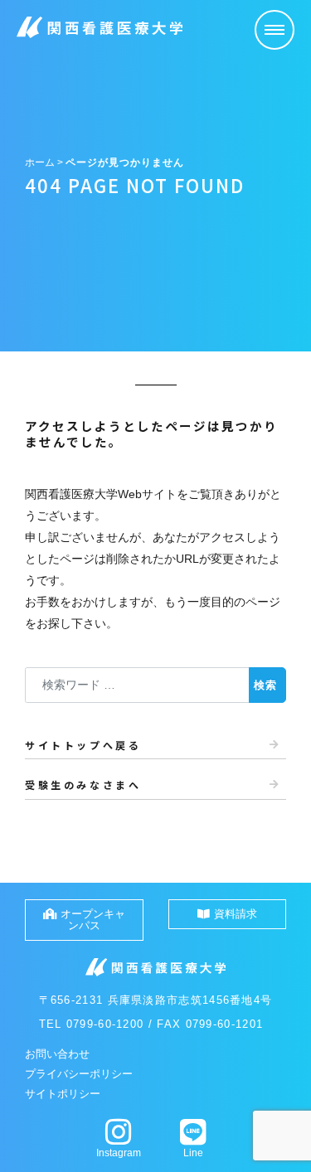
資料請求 (235, 914)
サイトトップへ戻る (83, 745)
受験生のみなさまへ (83, 784)
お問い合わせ (57, 1054)
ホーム (40, 162)
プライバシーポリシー (79, 1074)
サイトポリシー (62, 1093)
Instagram (118, 1153)
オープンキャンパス (93, 920)
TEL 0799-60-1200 (91, 1024)
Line (193, 1153)
